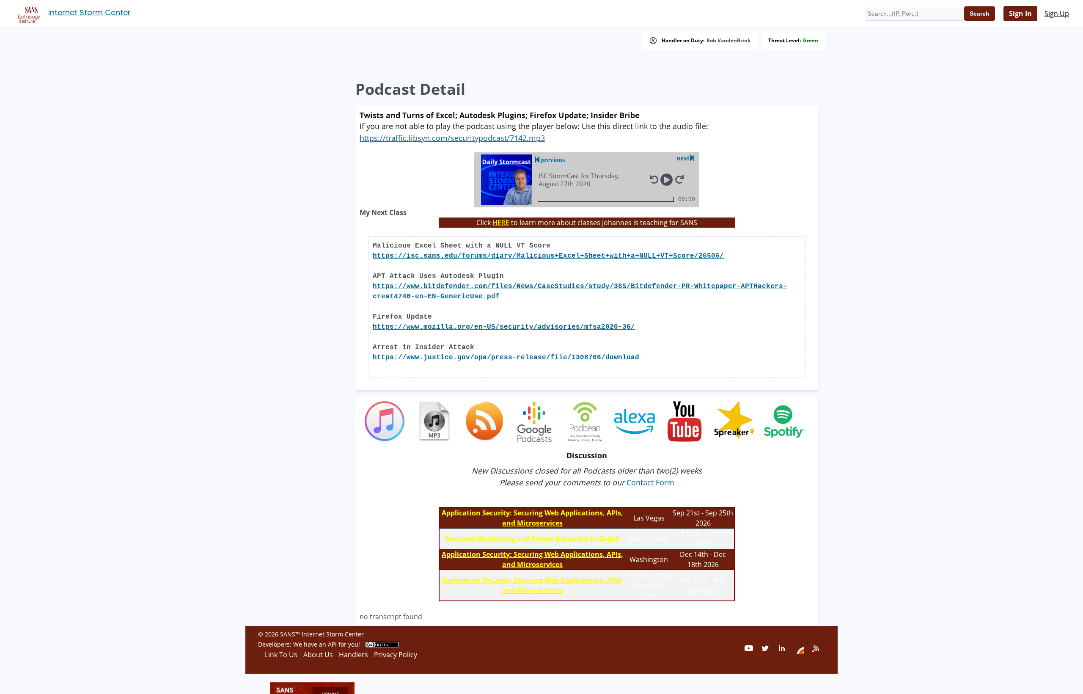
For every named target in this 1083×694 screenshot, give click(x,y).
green (810, 40)
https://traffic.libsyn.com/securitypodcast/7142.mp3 (452, 138)
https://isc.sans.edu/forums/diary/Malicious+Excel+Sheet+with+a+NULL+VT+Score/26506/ (548, 256)
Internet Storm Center (89, 12)
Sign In (1020, 13)
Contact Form (650, 482)
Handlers (353, 654)
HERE (500, 222)
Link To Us (281, 654)
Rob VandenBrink (728, 40)
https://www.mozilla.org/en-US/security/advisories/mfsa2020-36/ (504, 327)
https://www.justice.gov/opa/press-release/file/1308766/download (506, 357)
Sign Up (1057, 13)
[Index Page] (27, 13)
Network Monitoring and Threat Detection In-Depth (532, 538)
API (332, 644)
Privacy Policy (395, 654)
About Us (318, 654)
